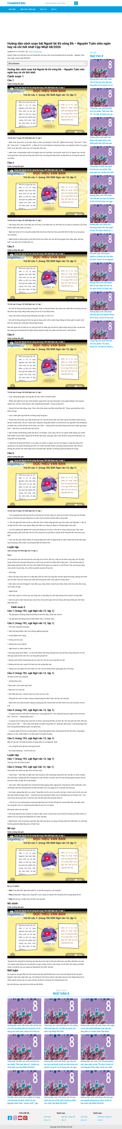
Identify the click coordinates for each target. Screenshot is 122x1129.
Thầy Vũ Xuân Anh (35, 52)
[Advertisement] (61, 28)
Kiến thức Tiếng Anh (27, 9)
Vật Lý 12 (43, 9)
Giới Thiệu (12, 9)
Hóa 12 (53, 9)
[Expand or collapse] (85, 63)
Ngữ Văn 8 (61, 992)
